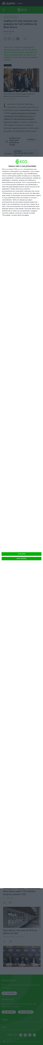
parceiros (20, 169)
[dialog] (21, 522)
